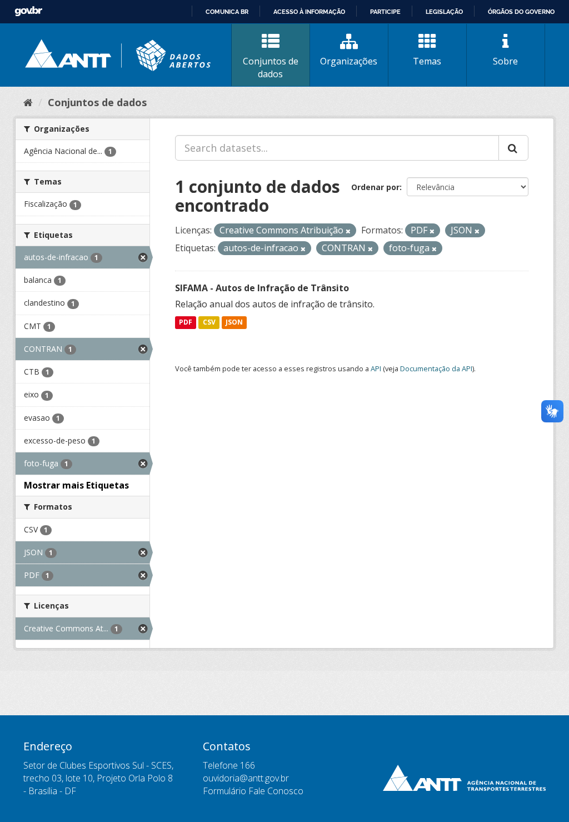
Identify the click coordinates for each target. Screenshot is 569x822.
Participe (385, 12)
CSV (209, 322)
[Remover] (348, 231)
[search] (513, 148)
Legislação (444, 12)
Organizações (348, 61)
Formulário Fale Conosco (253, 791)
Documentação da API (436, 368)
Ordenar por (375, 187)
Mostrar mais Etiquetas (76, 485)
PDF (185, 322)
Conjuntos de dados (270, 67)
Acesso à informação (309, 12)
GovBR (28, 11)
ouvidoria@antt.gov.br (246, 778)
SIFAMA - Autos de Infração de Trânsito (262, 288)
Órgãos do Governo (521, 12)
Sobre (505, 61)
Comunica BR (227, 12)
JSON (234, 322)
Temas (427, 61)
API (376, 368)
